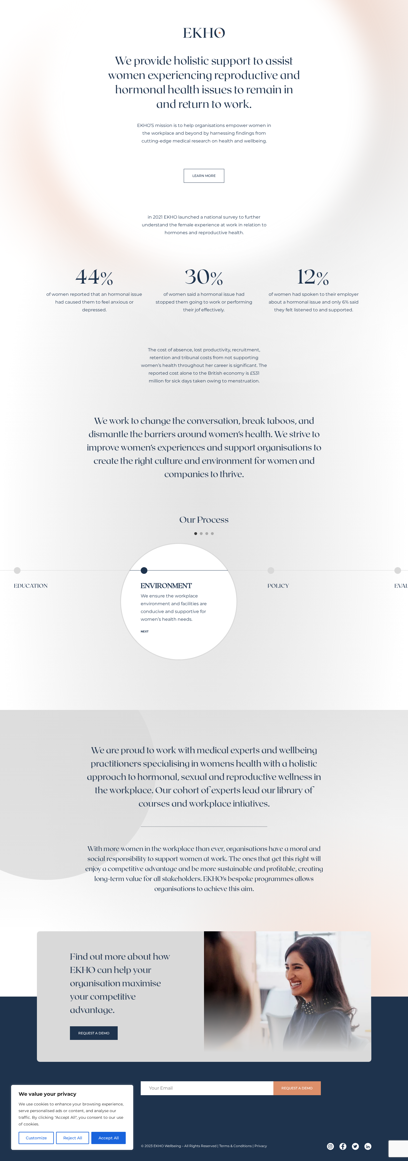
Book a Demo (353, 16)
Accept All (109, 1137)
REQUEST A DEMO (93, 1033)
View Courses (274, 16)
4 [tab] (212, 534)
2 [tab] (201, 534)
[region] (72, 1117)
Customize (36, 1137)
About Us (313, 16)
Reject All (72, 1137)
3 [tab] (207, 534)
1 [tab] (195, 534)
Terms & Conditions (235, 1146)
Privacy (261, 1146)
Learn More (204, 176)
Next (144, 631)
